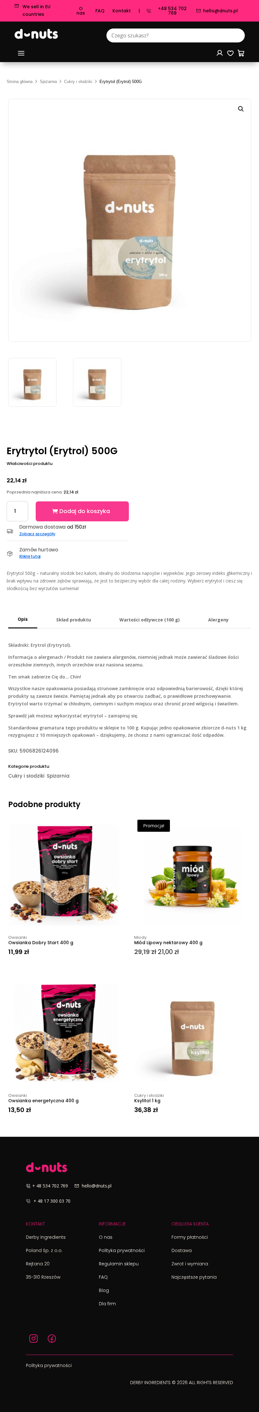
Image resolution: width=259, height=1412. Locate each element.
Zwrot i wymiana (190, 1264)
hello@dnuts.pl (220, 11)
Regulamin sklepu (119, 1264)
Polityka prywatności (122, 1250)
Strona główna (20, 81)
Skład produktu (73, 620)
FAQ (100, 11)
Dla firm (107, 1304)
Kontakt (121, 11)
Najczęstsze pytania (194, 1277)
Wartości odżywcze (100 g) (149, 620)
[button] (241, 109)
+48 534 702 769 (172, 10)
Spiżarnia (48, 81)
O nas (80, 10)
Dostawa (182, 1250)
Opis (23, 619)
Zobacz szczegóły (37, 534)
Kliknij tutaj (30, 556)
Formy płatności (190, 1237)
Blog (104, 1290)
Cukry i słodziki (78, 81)
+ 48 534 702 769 (53, 1186)
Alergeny (218, 620)
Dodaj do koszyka (84, 511)
